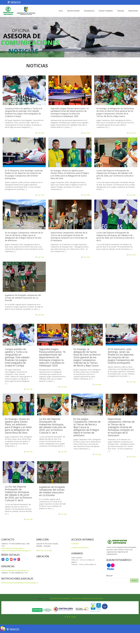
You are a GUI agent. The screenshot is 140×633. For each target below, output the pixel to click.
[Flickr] (15, 560)
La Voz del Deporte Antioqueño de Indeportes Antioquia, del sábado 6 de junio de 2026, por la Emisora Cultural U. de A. (115, 236)
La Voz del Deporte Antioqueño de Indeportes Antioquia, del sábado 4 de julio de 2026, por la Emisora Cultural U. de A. (115, 174)
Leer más (40, 133)
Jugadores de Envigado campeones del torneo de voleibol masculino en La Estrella (23, 298)
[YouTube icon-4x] (11, 560)
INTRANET (75, 544)
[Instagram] (18, 560)
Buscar (109, 575)
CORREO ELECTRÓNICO (80, 548)
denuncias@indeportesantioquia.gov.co (15, 570)
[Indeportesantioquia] (19, 11)
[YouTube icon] (70, 617)
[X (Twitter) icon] (68, 617)
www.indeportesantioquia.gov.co (12, 548)
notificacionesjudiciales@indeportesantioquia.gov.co (19, 583)
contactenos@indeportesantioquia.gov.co (16, 550)
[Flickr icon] (72, 617)
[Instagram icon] (74, 617)
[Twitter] (7, 560)
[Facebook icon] (65, 617)
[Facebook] (3, 560)
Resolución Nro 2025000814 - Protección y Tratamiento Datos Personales (76, 598)
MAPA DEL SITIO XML (44, 550)
